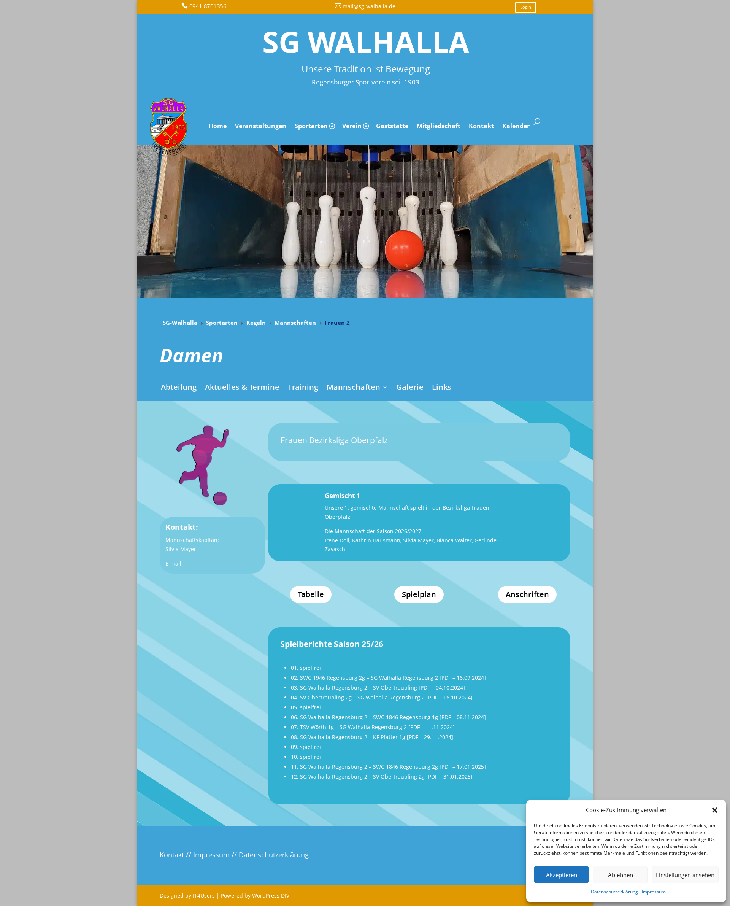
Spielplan (419, 594)
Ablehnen (620, 875)
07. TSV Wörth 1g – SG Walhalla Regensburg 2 (349, 727)
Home (218, 126)
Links (441, 387)
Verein (352, 126)
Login (525, 7)
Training (303, 387)
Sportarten (311, 126)
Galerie (410, 387)
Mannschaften (353, 387)
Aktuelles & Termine (242, 387)
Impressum (654, 892)
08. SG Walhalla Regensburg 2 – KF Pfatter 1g (348, 737)
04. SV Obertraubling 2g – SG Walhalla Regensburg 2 (358, 697)
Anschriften (527, 594)
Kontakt (481, 126)
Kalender (516, 126)
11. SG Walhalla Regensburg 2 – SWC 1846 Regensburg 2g (364, 766)
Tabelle (311, 594)
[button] (715, 810)
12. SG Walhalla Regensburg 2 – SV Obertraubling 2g (358, 776)
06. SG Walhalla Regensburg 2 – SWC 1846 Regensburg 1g (364, 717)
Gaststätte (392, 126)
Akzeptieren (561, 875)
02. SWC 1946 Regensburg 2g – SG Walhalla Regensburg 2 (364, 677)
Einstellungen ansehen (685, 875)
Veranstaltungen (260, 126)
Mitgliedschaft (438, 126)
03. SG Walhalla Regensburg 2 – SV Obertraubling (354, 687)
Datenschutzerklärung (614, 892)
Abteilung (179, 387)
